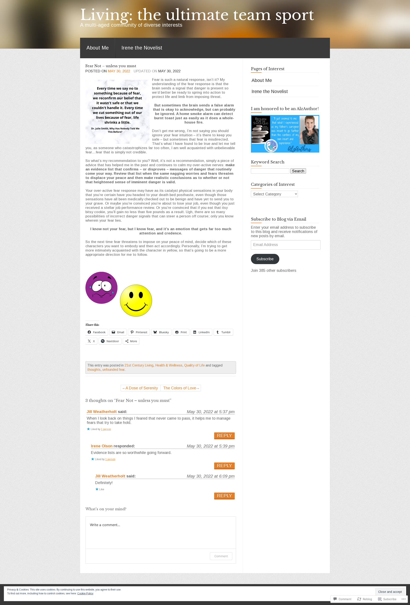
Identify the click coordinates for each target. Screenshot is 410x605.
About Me (97, 48)
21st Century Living (138, 365)
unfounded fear (113, 369)
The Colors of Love (179, 388)
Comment (221, 556)
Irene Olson (102, 446)
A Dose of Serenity (142, 388)
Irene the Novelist (142, 48)
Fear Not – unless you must (110, 66)
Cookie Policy (85, 593)
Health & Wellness (168, 365)
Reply (224, 435)
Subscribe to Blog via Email (278, 219)
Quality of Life (194, 365)
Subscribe (265, 259)
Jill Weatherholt (102, 412)
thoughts (94, 369)
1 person (106, 429)
